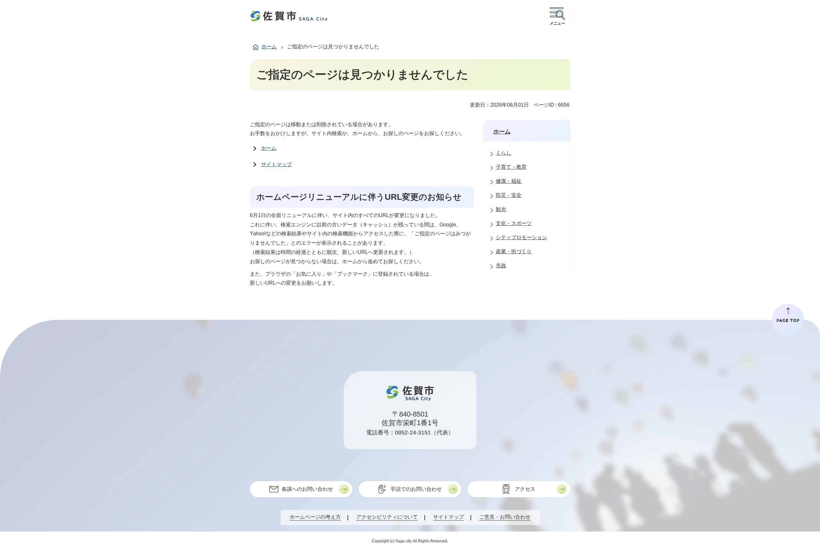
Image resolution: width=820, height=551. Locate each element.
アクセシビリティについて (387, 517)
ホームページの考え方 (315, 517)
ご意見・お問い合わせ (504, 517)
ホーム (269, 46)
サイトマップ (276, 164)
